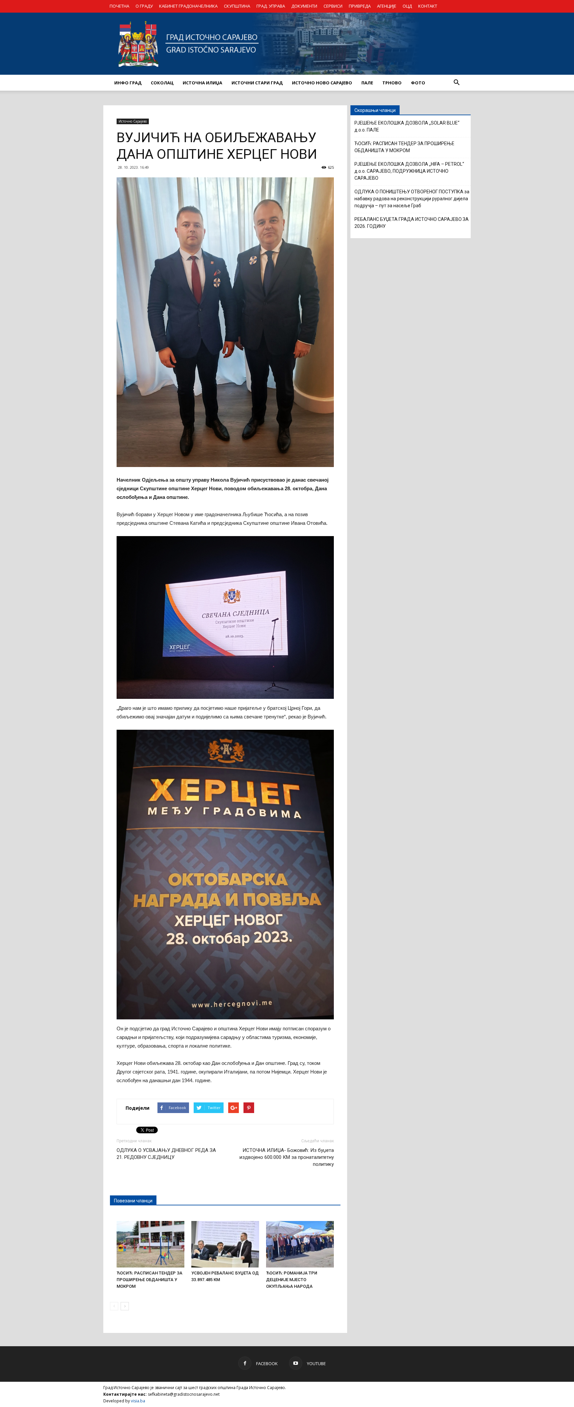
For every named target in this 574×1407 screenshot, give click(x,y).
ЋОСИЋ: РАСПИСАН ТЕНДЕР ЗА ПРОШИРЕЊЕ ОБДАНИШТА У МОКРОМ (149, 1279)
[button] (456, 83)
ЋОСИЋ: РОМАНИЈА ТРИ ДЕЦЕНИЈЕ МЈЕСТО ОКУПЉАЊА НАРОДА (291, 1279)
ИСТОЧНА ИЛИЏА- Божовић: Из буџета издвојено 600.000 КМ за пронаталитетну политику (286, 1157)
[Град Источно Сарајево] (287, 44)
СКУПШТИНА (237, 6)
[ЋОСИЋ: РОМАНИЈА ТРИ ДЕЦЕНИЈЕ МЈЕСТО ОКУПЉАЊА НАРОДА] (300, 1244)
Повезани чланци (133, 1200)
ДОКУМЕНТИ (304, 6)
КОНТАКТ (427, 6)
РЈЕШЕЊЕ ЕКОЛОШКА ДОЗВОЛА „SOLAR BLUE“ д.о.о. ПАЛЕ (406, 126)
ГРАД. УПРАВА (270, 6)
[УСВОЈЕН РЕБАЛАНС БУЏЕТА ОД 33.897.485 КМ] (225, 1244)
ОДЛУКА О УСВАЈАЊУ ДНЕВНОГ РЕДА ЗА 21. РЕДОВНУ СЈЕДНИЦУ (166, 1153)
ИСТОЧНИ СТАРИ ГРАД (257, 83)
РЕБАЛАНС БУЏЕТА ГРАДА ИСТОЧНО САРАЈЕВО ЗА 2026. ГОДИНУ (411, 223)
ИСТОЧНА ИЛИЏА (202, 83)
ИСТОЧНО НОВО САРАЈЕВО (322, 83)
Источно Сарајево (133, 121)
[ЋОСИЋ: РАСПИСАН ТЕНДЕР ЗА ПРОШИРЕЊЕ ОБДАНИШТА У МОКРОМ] (150, 1244)
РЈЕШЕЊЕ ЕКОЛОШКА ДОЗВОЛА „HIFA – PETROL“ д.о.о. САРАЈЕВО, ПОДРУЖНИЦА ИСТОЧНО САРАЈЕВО (409, 171)
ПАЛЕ (367, 83)
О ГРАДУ (144, 6)
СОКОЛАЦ (162, 83)
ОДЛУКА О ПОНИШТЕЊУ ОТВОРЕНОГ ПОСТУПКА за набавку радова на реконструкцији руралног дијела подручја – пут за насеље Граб (411, 198)
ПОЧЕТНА (119, 6)
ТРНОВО (392, 83)
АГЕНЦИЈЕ (386, 6)
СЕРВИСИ (333, 6)
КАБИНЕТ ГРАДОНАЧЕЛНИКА (188, 6)
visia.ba (138, 1401)
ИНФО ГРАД (128, 83)
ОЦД (407, 6)
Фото (418, 83)
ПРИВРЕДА (360, 6)
